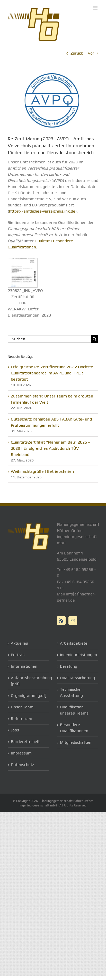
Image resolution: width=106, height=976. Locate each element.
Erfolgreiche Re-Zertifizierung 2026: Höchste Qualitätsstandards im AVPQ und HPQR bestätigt (52, 373)
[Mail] (72, 620)
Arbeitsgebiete (73, 643)
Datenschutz (22, 764)
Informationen (24, 666)
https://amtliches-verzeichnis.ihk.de (42, 211)
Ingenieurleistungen (78, 654)
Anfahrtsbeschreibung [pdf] (29, 680)
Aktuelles (19, 643)
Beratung (68, 666)
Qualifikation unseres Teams (74, 710)
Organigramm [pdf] (28, 695)
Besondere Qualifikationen (74, 727)
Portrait (18, 654)
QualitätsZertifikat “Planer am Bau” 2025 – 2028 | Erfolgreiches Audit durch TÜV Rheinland (50, 448)
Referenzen (21, 718)
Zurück (76, 53)
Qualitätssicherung (77, 677)
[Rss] (61, 620)
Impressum (21, 753)
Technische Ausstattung (71, 692)
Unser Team (22, 707)
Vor (91, 53)
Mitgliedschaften (75, 742)
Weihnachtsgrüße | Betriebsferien (42, 471)
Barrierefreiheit (25, 741)
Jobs (15, 730)
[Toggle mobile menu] (95, 8)
